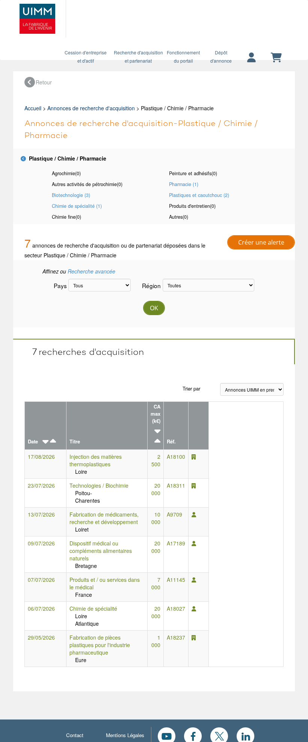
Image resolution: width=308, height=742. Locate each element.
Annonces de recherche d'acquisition (91, 108)
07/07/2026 (41, 579)
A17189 (176, 543)
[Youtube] (166, 735)
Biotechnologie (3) (71, 195)
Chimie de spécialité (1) (77, 206)
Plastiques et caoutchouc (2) (199, 195)
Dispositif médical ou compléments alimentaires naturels (100, 550)
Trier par (191, 388)
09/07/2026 (41, 543)
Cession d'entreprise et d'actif (86, 56)
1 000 (155, 641)
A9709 (174, 514)
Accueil (32, 108)
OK (154, 308)
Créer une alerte (261, 242)
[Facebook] (193, 735)
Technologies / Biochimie (98, 485)
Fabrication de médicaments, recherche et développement (104, 518)
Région (149, 285)
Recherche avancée (91, 271)
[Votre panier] (276, 58)
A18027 (176, 608)
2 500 (155, 460)
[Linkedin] (245, 735)
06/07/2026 (41, 608)
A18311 (176, 485)
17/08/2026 (41, 456)
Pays (58, 285)
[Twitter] (219, 735)
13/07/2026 (41, 514)
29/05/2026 (41, 637)
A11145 (176, 579)
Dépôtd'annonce (221, 56)
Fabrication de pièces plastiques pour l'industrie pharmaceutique (99, 645)
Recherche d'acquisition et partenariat (138, 56)
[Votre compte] (251, 58)
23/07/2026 (41, 485)
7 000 (155, 583)
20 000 (155, 489)
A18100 (176, 456)
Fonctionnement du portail (183, 56)
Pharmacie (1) (183, 184)
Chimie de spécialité (93, 608)
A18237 (176, 637)
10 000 (155, 518)
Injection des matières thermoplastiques (95, 460)
